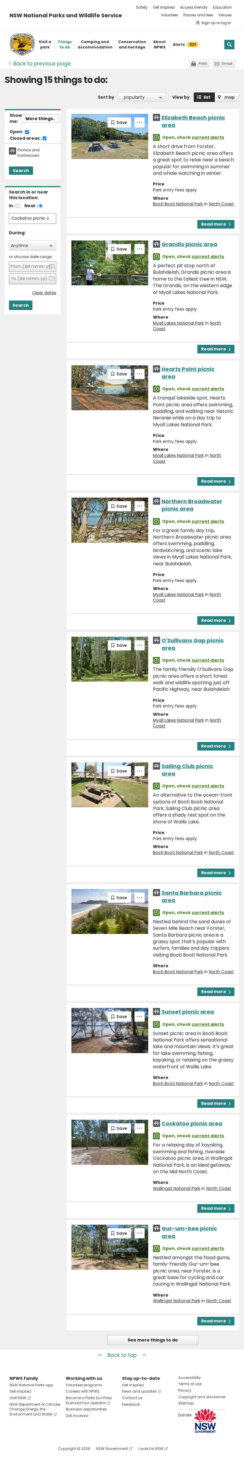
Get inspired (164, 7)
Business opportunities (86, 1409)
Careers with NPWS (82, 1391)
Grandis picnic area (189, 244)
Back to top (122, 1355)
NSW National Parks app (31, 1385)
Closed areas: (26, 138)
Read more (213, 224)
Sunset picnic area (188, 1011)
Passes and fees (198, 15)
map (229, 97)
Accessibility (189, 1377)
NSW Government (112, 1448)
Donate (184, 1415)
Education (222, 7)
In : (12, 206)
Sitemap (186, 1403)
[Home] (22, 44)
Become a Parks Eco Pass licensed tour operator (89, 1400)
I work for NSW (150, 1448)
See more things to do (153, 1340)
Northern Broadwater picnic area (192, 505)
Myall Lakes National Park (178, 323)
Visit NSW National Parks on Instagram (27, 1448)
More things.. (40, 119)
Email (227, 63)
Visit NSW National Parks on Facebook (15, 1448)
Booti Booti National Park (178, 204)
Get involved (77, 1415)
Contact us (132, 1397)
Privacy (184, 1390)
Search (21, 171)
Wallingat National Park (176, 1188)
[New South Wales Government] (205, 1421)
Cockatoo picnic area (192, 1123)
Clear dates (44, 293)
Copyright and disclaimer (202, 1396)
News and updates (139, 1391)
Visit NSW (18, 1397)
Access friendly (194, 7)
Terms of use (189, 1383)
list (207, 97)
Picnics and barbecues (29, 152)
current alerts (208, 137)
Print (202, 63)
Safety (142, 7)
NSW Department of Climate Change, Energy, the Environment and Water (35, 1409)
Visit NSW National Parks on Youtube (40, 1448)
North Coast (221, 204)
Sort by (106, 97)
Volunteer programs (84, 1385)
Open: (17, 132)
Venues (225, 15)
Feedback (131, 1404)
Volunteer (169, 15)
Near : (31, 206)
